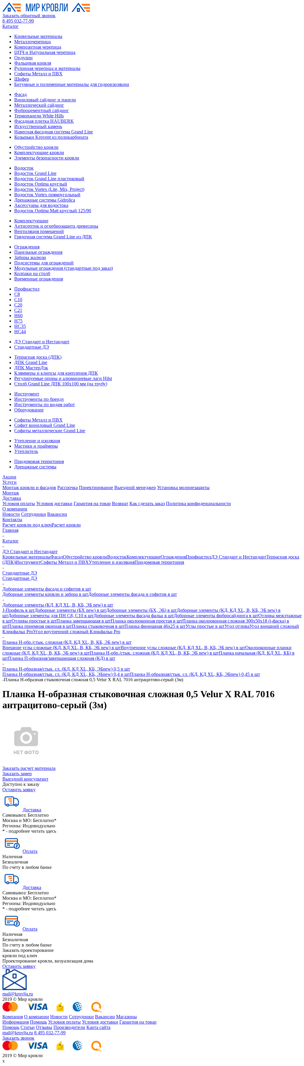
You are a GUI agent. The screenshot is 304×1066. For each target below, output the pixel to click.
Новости (11, 514)
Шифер (21, 79)
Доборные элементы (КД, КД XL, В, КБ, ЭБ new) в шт (57, 604)
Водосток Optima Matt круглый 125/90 (52, 210)
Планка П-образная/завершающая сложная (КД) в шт (61, 658)
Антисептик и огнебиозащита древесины (56, 226)
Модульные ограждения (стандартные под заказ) (63, 268)
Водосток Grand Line (35, 173)
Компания (12, 1016)
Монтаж (10, 492)
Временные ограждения (38, 278)
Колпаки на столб (32, 273)
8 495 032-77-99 (18, 20)
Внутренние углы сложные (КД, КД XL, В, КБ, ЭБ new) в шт (183, 647)
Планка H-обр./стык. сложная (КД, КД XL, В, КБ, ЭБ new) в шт (67, 642)
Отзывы (44, 1027)
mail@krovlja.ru (17, 993)
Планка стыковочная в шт (98, 626)
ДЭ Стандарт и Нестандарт (41, 341)
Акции (9, 476)
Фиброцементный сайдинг (41, 110)
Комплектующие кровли (39, 152)
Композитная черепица (37, 47)
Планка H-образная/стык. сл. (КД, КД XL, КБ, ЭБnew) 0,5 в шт (66, 668)
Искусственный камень (38, 126)
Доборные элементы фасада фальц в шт (134, 615)
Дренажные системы (35, 466)
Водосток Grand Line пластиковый (49, 178)
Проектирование (96, 487)
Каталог (10, 26)
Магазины (126, 1016)
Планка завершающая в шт (83, 620)
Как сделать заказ (147, 503)
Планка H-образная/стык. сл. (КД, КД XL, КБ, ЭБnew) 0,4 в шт (66, 674)
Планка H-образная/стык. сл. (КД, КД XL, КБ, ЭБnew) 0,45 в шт (195, 674)
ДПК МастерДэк (31, 367)
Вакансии (57, 514)
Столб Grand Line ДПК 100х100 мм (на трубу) (60, 383)
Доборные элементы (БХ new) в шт (70, 610)
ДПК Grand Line (30, 362)
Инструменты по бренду (39, 399)
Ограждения (26, 246)
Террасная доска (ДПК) (37, 357)
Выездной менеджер (135, 487)
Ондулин (23, 57)
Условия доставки (54, 503)
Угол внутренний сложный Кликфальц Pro (76, 631)
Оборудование (29, 409)
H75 (18, 320)
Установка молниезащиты (183, 487)
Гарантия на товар (92, 503)
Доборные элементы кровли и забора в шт (45, 594)
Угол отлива (236, 626)
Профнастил (26, 288)
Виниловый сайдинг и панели (45, 99)
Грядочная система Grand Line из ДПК (53, 236)
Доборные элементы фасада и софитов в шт (46, 588)
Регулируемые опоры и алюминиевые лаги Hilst (63, 378)
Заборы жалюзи (30, 257)
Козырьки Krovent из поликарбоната (51, 137)
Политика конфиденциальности (198, 503)
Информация (15, 1021)
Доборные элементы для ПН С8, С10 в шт (51, 615)
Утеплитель (26, 451)
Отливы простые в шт (34, 620)
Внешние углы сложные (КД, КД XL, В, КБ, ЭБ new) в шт (61, 647)
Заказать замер (17, 773)
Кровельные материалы (38, 36)
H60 (18, 315)
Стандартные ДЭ (31, 347)
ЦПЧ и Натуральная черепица (44, 52)
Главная (10, 530)
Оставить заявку (19, 789)
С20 (18, 304)
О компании (14, 508)
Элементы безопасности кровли (46, 157)
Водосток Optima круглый (40, 183)
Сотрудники (33, 514)
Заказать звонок (18, 1038)
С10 (18, 299)
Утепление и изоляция (37, 440)
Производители (69, 1027)
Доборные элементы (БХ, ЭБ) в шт (141, 610)
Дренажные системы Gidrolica (44, 199)
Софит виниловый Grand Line (44, 425)
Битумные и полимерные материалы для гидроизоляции (71, 84)
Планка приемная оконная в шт (40, 626)
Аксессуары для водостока (41, 205)
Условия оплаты (18, 503)
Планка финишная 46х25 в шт (155, 626)
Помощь (38, 1021)
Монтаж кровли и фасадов (29, 487)
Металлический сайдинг (39, 105)
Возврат (120, 503)
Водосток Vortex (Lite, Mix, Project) (49, 189)
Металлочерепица (32, 41)
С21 (18, 310)
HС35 (20, 326)
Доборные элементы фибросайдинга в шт (216, 615)
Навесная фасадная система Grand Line (53, 131)
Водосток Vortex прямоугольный (47, 194)
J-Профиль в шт (18, 610)
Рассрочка (67, 487)
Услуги (9, 482)
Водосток (24, 167)
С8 (17, 294)
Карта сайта (98, 1027)
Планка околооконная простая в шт (146, 620)
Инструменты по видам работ (44, 404)
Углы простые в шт (205, 626)
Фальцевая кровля (32, 63)
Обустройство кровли (36, 147)
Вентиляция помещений (39, 231)
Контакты (12, 519)
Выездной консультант (25, 778)
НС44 (20, 331)
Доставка (11, 498)
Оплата (30, 851)
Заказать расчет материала (29, 768)
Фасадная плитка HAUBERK (44, 121)
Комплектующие (31, 220)
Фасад (20, 94)
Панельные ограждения (38, 252)
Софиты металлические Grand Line (49, 430)
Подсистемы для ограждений (44, 262)
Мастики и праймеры (36, 446)
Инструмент (26, 393)
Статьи (27, 1027)
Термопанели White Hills (39, 115)
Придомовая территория (39, 461)
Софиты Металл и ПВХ (38, 73)
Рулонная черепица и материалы (47, 68)
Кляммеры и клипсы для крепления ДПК (56, 373)
